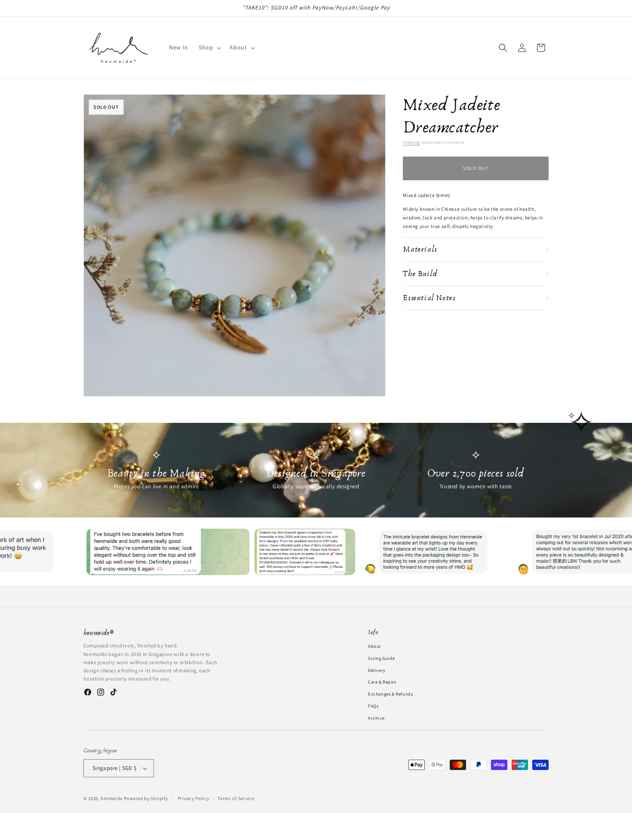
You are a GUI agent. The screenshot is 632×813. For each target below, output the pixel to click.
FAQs (373, 706)
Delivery (377, 670)
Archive (376, 717)
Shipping (411, 142)
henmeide (112, 798)
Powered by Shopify (146, 798)
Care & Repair (382, 682)
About (374, 646)
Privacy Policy (193, 798)
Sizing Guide (381, 658)
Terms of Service (236, 798)
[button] (208, 47)
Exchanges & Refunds (390, 694)
